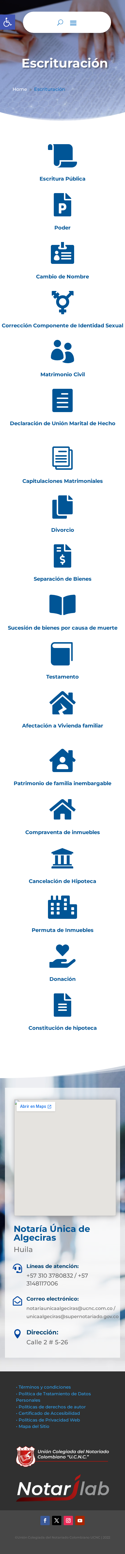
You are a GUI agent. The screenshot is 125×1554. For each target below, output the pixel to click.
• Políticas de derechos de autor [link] (51, 1407)
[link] (7, 22)
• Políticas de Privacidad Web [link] (48, 1420)
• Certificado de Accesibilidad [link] (48, 1413)
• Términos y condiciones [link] (43, 1387)
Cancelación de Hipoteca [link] (62, 881)
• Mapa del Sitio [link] (33, 1426)
